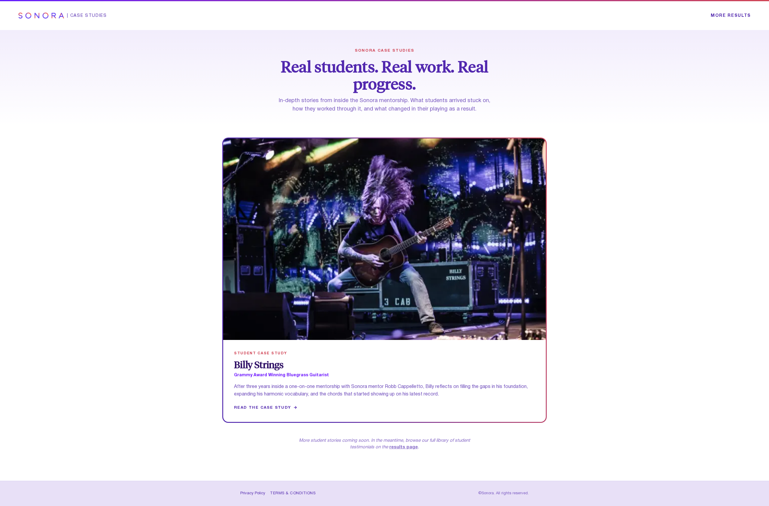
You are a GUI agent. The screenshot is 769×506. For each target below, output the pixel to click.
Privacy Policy (252, 493)
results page (403, 447)
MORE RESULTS (731, 16)
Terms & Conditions (292, 493)
